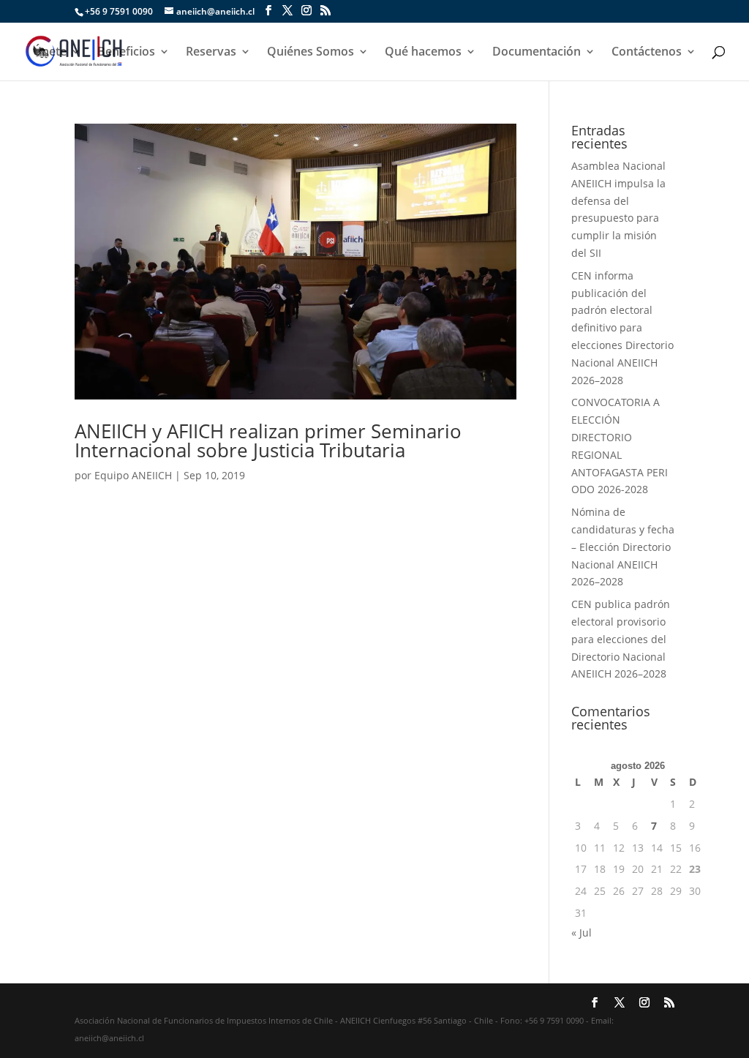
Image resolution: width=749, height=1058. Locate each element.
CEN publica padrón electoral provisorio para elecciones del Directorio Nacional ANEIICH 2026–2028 (620, 638)
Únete (50, 52)
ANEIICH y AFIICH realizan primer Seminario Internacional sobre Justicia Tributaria (268, 440)
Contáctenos (646, 52)
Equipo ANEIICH (133, 475)
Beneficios (126, 52)
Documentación (536, 52)
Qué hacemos (423, 52)
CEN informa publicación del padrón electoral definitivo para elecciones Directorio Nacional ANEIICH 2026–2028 (622, 328)
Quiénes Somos (310, 52)
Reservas (211, 52)
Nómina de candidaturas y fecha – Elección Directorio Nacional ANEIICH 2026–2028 (622, 546)
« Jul (581, 932)
